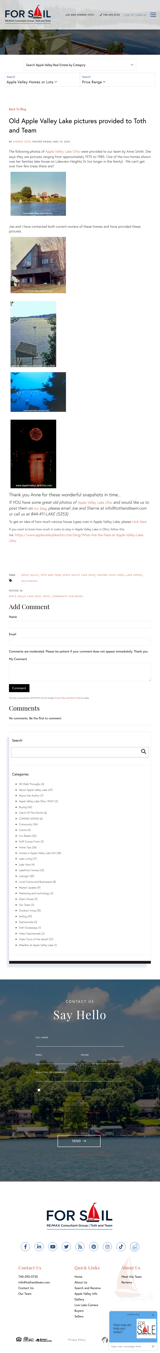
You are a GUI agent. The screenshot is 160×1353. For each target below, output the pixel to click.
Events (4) (25, 830)
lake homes (134, 575)
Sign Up (141, 15)
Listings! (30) (26, 876)
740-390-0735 (111, 14)
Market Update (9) (30, 887)
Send (76, 1141)
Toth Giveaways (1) (30, 927)
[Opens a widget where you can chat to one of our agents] (133, 1331)
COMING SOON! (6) (31, 818)
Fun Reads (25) (27, 836)
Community (59, 596)
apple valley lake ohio (79, 575)
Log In (129, 15)
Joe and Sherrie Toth (79, 14)
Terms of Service (77, 698)
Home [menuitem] (78, 1277)
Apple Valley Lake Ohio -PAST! (29, 596)
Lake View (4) (27, 864)
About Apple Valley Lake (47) (36, 790)
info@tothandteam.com (34, 1282)
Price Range (92, 82)
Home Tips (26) (28, 847)
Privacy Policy (60, 698)
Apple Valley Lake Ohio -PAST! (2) (38, 801)
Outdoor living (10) (30, 910)
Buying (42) (25, 807)
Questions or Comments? (51, 1072)
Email (12, 634)
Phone (85, 1055)
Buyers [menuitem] (79, 1311)
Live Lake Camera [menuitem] (86, 1305)
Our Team (24, 1294)
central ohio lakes (110, 575)
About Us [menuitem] (81, 1282)
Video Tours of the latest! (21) (36, 939)
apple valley (30, 575)
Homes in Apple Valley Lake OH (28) (40, 853)
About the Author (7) (31, 795)
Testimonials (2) (28, 922)
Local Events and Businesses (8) (37, 881)
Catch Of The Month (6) (33, 812)
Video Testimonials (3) (31, 933)
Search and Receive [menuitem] (88, 1288)
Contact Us (26, 1288)
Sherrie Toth (22, 141)
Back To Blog (17, 109)
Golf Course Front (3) (31, 841)
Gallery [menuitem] (79, 1299)
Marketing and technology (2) (36, 893)
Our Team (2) (26, 905)
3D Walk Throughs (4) (31, 784)
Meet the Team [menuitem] (131, 1277)
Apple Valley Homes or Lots (30, 82)
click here (139, 521)
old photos (29, 581)
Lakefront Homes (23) (31, 870)
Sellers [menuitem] (79, 1316)
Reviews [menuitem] (126, 1282)
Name (13, 617)
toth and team (51, 575)
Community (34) (28, 824)
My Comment (18, 659)
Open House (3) (28, 899)
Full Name (42, 1037)
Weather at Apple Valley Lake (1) (38, 945)
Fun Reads (76, 596)
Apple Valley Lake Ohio (62, 151)
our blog (40, 508)
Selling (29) (25, 916)
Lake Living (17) (28, 858)
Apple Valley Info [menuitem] (86, 1294)
